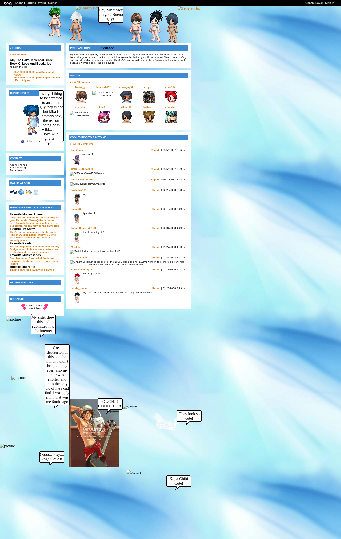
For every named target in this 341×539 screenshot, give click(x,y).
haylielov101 (79, 190)
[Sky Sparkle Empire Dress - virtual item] (36, 194)
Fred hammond (19, 258)
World (42, 2)
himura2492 (103, 87)
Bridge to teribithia (21, 249)
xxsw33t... (171, 87)
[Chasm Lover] (89, 8)
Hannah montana (26, 237)
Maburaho (22, 220)
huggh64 (76, 209)
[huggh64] (170, 42)
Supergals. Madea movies (26, 225)
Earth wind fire (38, 258)
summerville (37, 232)
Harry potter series (46, 223)
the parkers (52, 232)
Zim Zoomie (78, 150)
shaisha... (81, 107)
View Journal (18, 54)
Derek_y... (81, 87)
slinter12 (126, 107)
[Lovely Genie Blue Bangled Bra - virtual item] (28, 194)
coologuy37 (126, 87)
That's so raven (19, 232)
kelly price (44, 261)
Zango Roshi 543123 (83, 228)
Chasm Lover (79, 257)
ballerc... (148, 107)
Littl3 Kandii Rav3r (82, 179)
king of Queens (19, 234)
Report (155, 150)
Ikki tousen (28, 217)
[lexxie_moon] (153, 42)
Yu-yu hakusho (25, 223)
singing (14, 270)
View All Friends (80, 82)
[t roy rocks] (189, 8)
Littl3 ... (103, 107)
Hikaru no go (17, 246)
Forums (31, 2)
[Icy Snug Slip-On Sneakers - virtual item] (13, 194)
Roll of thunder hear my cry (42, 246)
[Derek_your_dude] (134, 42)
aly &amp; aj (29, 261)
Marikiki (76, 247)
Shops (19, 2)
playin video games (42, 270)
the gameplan (50, 225)
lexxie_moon (79, 288)
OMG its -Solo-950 (82, 169)
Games (52, 2)
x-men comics (40, 252)
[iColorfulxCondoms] (74, 41)
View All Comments (82, 143)
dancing (24, 270)
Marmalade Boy (45, 217)
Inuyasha (15, 217)
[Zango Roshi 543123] (53, 37)
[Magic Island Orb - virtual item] (21, 194)
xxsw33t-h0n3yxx (81, 269)
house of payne (38, 234)
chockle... (171, 107)
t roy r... (148, 87)
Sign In (329, 2)
